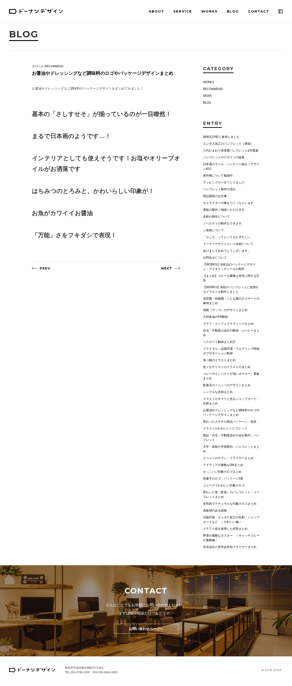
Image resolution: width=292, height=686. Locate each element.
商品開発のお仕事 (215, 196)
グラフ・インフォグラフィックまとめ (228, 323)
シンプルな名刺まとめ (218, 392)
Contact (258, 11)
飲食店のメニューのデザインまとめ (226, 385)
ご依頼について (213, 230)
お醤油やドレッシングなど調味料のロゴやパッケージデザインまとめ (102, 73)
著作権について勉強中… (219, 175)
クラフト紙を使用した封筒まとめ (225, 528)
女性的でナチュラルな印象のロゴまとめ (229, 503)
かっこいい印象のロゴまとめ (222, 471)
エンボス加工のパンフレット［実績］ (228, 143)
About (156, 11)
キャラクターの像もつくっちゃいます (228, 203)
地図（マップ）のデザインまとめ (225, 310)
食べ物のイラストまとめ (219, 360)
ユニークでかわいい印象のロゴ (224, 485)
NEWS (207, 96)
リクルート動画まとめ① (219, 342)
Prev (45, 268)
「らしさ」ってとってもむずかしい (226, 237)
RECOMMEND (54, 66)
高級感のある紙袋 (215, 510)
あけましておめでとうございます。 (226, 250)
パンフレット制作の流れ (219, 189)
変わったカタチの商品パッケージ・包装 (229, 421)
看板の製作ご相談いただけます (224, 209)
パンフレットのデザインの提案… (225, 157)
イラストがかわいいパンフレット (225, 428)
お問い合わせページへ (146, 629)
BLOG (207, 102)
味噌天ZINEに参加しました (221, 137)
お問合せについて (215, 257)
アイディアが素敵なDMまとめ (223, 465)
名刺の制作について (216, 216)
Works (209, 11)
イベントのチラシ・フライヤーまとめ (228, 458)
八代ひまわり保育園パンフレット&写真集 (230, 150)
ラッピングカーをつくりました (224, 182)
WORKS (208, 82)
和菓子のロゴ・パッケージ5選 (223, 478)
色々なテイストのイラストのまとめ (226, 367)
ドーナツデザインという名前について (228, 244)
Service (182, 11)
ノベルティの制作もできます (222, 223)
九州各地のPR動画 (215, 317)
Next (166, 268)
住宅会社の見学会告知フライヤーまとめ (229, 547)
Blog (233, 11)
